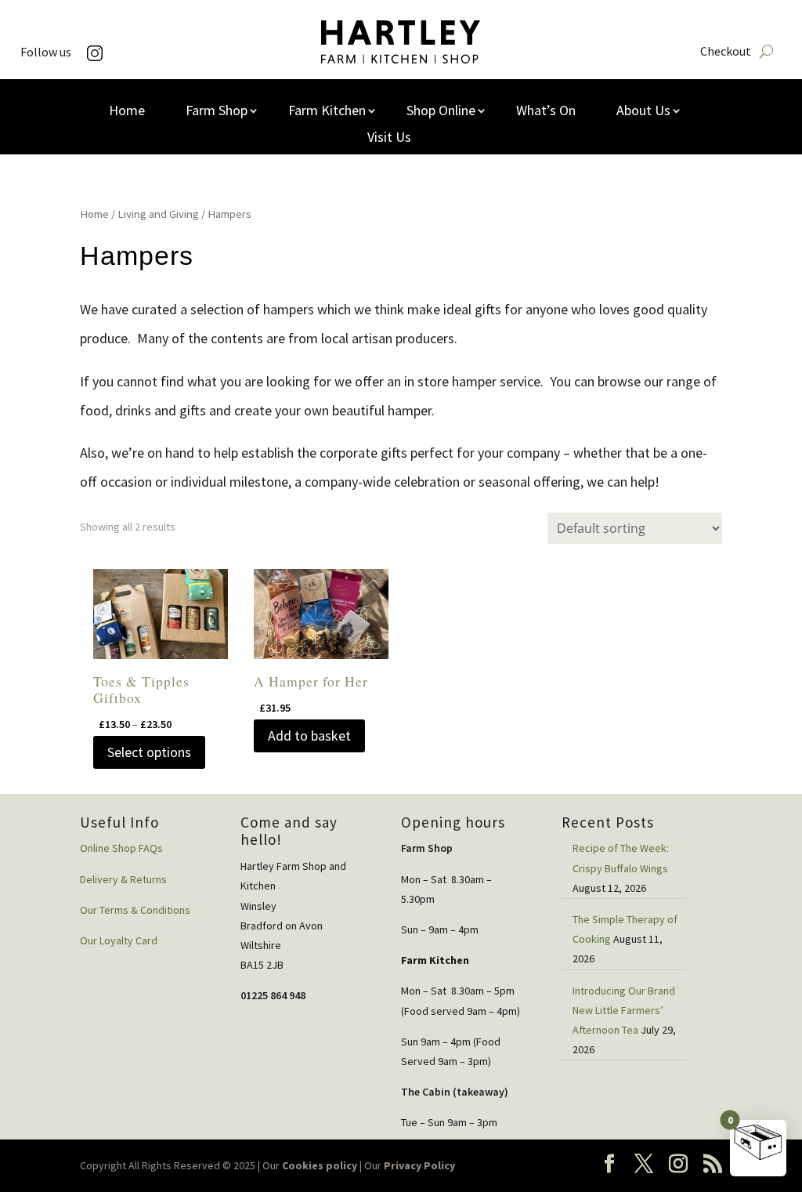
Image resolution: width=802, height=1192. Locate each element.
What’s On (546, 112)
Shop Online (440, 112)
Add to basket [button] (309, 735)
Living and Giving (158, 214)
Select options (149, 752)
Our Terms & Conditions (135, 910)
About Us (643, 112)
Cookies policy (319, 1165)
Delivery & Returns (123, 879)
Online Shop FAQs (121, 848)
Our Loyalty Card (118, 940)
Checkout (725, 52)
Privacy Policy (419, 1165)
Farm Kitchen (327, 112)
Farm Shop (216, 112)
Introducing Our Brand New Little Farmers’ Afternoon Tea (624, 1010)
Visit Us (389, 139)
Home (127, 112)
